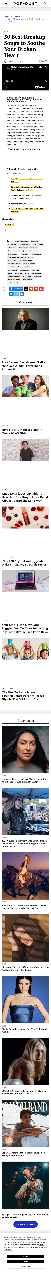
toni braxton (27, 280)
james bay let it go (14, 264)
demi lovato (12, 251)
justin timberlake (14, 267)
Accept (25, 1256)
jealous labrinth (29, 264)
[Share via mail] (22, 294)
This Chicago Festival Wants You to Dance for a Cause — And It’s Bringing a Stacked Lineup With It (24, 843)
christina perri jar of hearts (28, 248)
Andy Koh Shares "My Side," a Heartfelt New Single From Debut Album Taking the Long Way (25, 497)
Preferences (25, 1267)
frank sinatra (36, 254)
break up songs (24, 244)
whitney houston (14, 283)
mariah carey (24, 270)
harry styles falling (25, 260)
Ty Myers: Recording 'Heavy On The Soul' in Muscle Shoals (25, 1216)
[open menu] (5, 3)
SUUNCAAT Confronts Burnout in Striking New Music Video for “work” (24, 1092)
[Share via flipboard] (41, 289)
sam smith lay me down (33, 273)
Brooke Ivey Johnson (16, 61)
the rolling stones (14, 280)
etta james (33, 251)
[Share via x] (26, 289)
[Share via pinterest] (36, 289)
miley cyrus (35, 270)
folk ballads (25, 254)
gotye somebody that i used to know (20, 257)
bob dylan (34, 241)
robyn (10, 273)
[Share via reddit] (31, 289)
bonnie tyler (12, 244)
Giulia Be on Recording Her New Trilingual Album (24, 1030)
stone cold (27, 276)
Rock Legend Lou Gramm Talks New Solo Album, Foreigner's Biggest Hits (23, 365)
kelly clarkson (27, 267)
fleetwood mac (13, 254)
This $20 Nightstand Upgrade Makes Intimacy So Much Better (24, 562)
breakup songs (38, 244)
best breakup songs (21, 241)
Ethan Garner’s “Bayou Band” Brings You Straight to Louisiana (23, 1154)
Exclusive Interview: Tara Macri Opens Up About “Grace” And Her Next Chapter (24, 780)
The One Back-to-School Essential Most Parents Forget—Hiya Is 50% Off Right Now (24, 695)
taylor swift (37, 276)
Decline (25, 1261)
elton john (23, 251)
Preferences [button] (8, 1250)
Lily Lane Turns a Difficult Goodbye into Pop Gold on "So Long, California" (25, 968)
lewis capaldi (12, 270)
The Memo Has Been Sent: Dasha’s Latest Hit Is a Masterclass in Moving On (24, 906)
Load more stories (25, 1224)
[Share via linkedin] (11, 294)
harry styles (12, 260)
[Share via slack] (16, 294)
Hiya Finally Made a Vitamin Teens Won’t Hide (22, 431)
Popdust (8, 17)
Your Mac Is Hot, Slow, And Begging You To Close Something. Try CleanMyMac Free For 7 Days (25, 628)
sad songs (18, 273)
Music (17, 17)
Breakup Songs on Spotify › (21, 203)
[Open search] (45, 3)
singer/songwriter (14, 276)
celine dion (12, 248)
